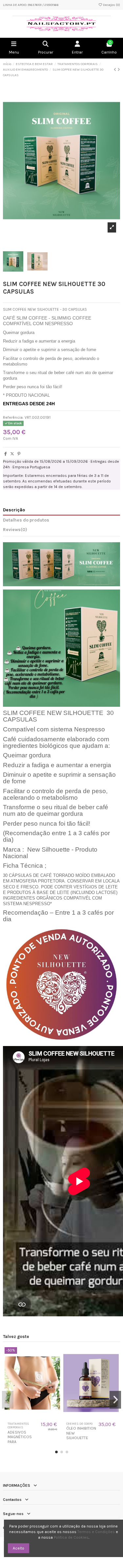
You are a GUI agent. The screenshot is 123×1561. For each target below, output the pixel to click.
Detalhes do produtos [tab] (26, 520)
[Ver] (36, 1417)
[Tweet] (12, 454)
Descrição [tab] (14, 509)
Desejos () (111, 5)
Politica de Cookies (71, 1537)
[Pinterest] (18, 454)
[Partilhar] (5, 454)
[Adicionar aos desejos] (28, 1417)
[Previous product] (115, 69)
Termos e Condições (96, 1531)
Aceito (18, 1548)
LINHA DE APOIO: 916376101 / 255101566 (31, 5)
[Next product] (118, 69)
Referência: (13, 417)
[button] (56, 1452)
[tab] (61, 531)
